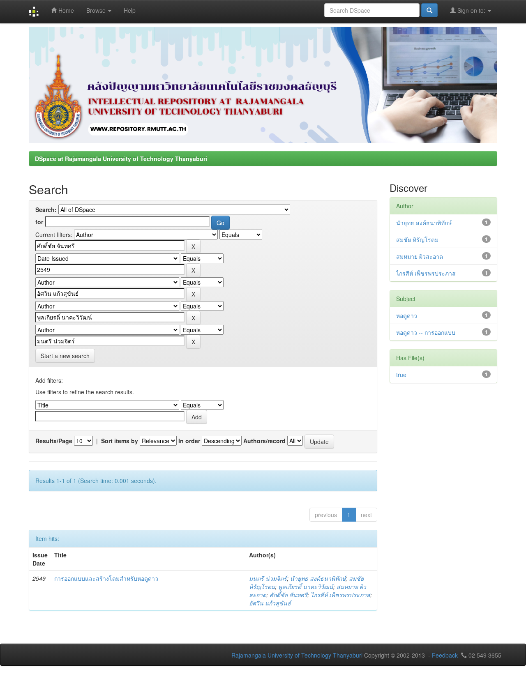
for (39, 222)
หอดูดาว (406, 315)
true (401, 374)
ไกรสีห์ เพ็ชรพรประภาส (340, 595)
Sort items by (119, 441)
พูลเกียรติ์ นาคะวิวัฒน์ (305, 586)
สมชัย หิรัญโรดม (417, 239)
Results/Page (53, 441)
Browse (96, 10)
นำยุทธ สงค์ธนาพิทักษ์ (318, 578)
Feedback (445, 655)
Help (130, 10)
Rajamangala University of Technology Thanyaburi (296, 655)
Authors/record (264, 441)
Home (65, 10)
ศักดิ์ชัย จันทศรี (288, 595)
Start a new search (65, 356)
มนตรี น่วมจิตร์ (268, 578)
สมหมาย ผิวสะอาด (419, 256)
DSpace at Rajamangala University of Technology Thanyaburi (121, 158)
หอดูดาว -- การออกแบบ (425, 332)
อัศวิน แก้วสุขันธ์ (270, 603)
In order (189, 441)
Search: (46, 209)
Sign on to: (471, 10)
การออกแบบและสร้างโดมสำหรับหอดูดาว (106, 578)
